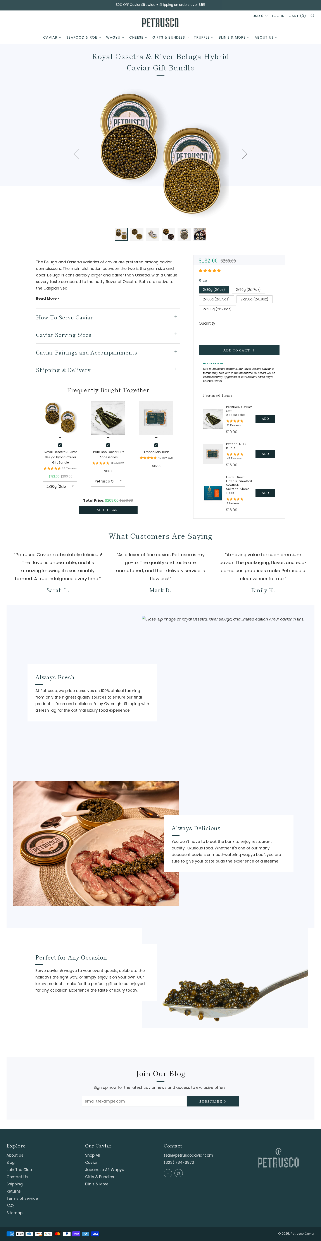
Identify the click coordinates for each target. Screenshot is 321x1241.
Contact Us (17, 1177)
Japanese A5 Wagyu (104, 1169)
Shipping (15, 1184)
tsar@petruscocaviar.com (188, 1155)
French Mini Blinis (236, 446)
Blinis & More (232, 37)
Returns (14, 1191)
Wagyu (113, 37)
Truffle (202, 37)
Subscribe (210, 1101)
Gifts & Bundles (168, 37)
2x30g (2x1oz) (214, 289)
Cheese (136, 37)
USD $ (258, 15)
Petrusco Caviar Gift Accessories (239, 410)
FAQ (10, 1205)
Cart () (297, 15)
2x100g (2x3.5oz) (216, 299)
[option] (160, 153)
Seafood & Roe (81, 37)
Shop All (92, 1155)
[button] (121, 234)
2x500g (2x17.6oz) (217, 309)
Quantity (207, 323)
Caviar (50, 37)
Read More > (47, 298)
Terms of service (22, 1198)
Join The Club (19, 1169)
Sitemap (14, 1212)
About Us (264, 37)
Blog (11, 1162)
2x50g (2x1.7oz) (248, 289)
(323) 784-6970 (179, 1162)
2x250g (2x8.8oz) (254, 299)
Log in (278, 15)
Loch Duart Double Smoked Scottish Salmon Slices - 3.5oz (239, 484)
